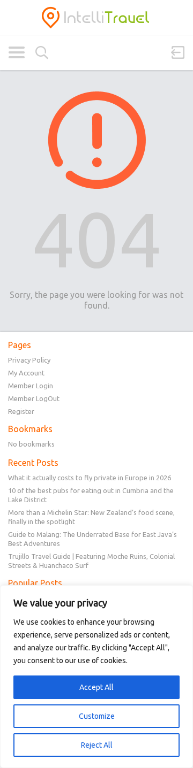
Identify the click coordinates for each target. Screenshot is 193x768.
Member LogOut (34, 398)
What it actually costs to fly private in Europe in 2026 (89, 477)
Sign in (178, 52)
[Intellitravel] (96, 17)
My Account (26, 373)
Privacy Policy (29, 360)
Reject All (97, 745)
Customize (97, 716)
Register (21, 411)
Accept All (96, 687)
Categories (16, 52)
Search (41, 52)
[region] (96, 676)
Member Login (30, 385)
